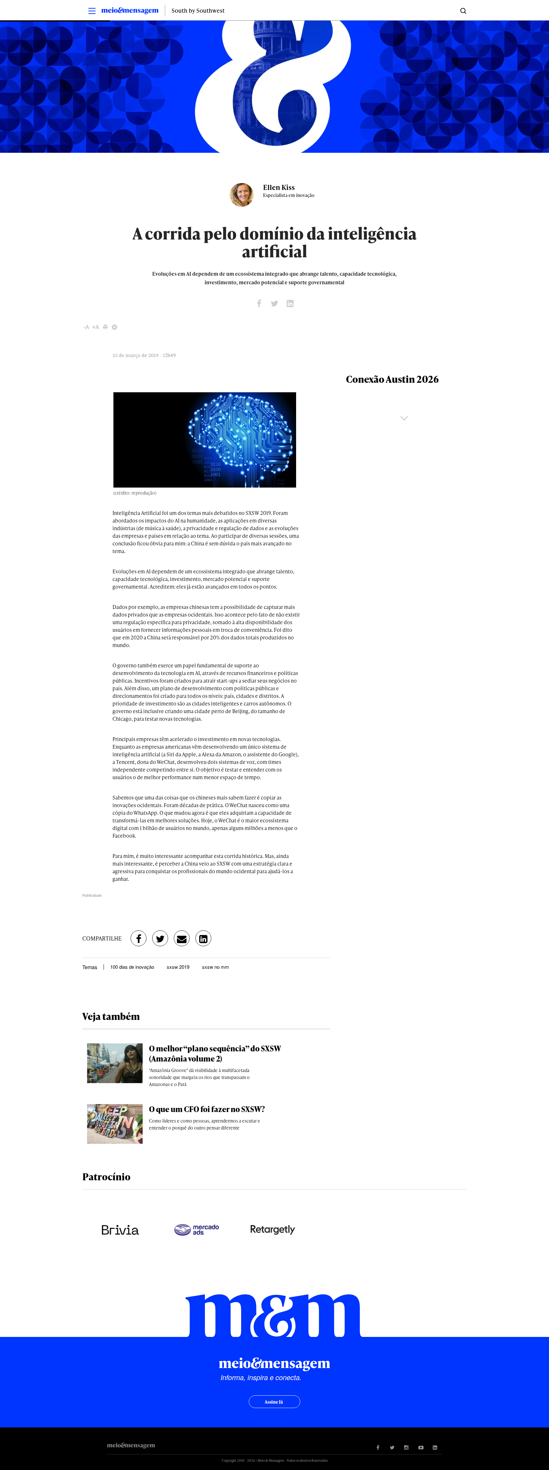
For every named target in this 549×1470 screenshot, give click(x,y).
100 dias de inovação (132, 966)
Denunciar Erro (115, 327)
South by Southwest (198, 10)
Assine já (274, 1402)
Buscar (463, 10)
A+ (96, 327)
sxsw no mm (215, 966)
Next (404, 418)
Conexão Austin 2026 (392, 379)
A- (86, 327)
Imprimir (105, 327)
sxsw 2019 (178, 966)
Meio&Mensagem (130, 11)
